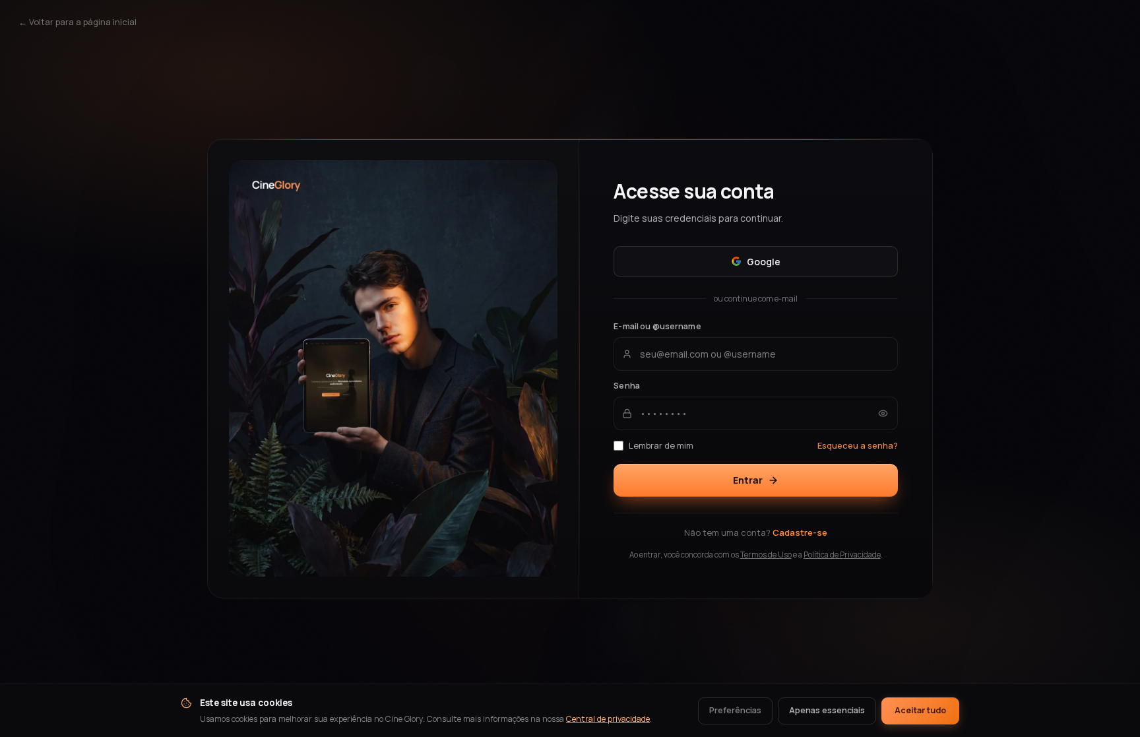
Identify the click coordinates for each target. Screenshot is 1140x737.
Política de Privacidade (842, 555)
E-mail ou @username (657, 326)
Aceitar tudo (920, 710)
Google (763, 261)
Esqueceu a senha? (857, 445)
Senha (627, 385)
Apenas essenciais (827, 710)
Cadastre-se (800, 532)
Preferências (735, 710)
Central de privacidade (608, 718)
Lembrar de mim (661, 445)
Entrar (748, 480)
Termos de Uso (766, 555)
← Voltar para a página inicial (77, 22)
